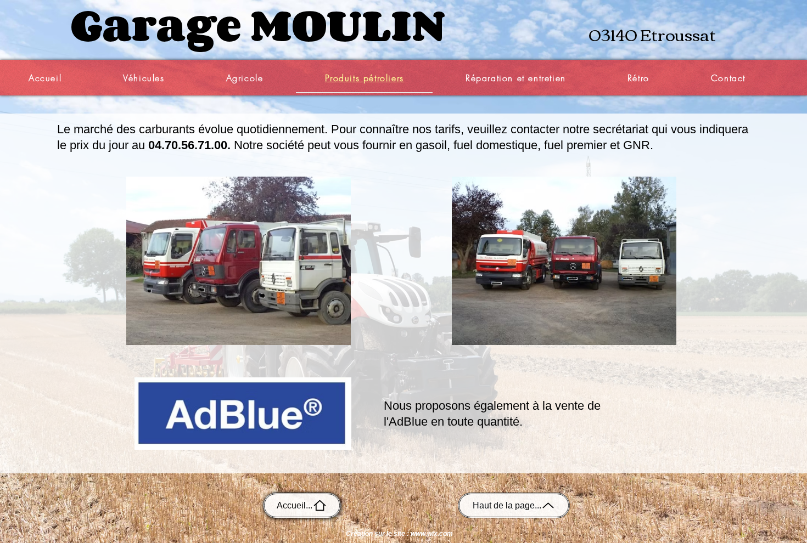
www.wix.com (432, 534)
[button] (143, 78)
